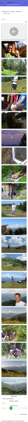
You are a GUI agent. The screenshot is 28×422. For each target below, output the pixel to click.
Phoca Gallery (23, 414)
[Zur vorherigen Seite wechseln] (6, 408)
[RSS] (26, 21)
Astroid (22, 421)
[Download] (25, 52)
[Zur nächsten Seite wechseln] (23, 408)
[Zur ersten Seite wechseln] (3, 408)
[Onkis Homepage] (13, 3)
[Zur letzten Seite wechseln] (25, 408)
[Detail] (23, 52)
